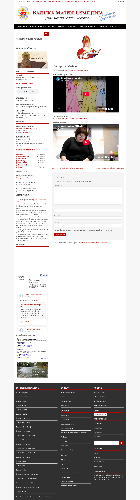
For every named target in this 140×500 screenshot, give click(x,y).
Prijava (96, 453)
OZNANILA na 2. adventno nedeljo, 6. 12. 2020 (67, 168)
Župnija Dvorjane (22, 397)
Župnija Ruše (20, 466)
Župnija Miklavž (21, 461)
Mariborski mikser (67, 428)
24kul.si (63, 460)
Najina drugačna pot (68, 481)
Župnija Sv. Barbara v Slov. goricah (27, 474)
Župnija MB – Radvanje (24, 431)
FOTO (96, 1)
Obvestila (98, 432)
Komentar (58, 186)
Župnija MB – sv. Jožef (23, 440)
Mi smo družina (66, 477)
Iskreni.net (64, 468)
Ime (56, 208)
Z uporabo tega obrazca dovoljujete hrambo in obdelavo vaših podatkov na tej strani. (84, 230)
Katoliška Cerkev (99, 397)
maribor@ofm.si (26, 133)
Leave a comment (83, 70)
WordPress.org (98, 466)
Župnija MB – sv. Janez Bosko (26, 435)
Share (22, 322)
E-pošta (57, 215)
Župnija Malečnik (21, 414)
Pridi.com (64, 437)
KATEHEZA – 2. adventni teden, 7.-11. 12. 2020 (108, 168)
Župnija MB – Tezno (23, 457)
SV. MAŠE (35, 1)
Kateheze (73, 70)
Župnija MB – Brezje (23, 418)
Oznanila (98, 437)
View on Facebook (24, 321)
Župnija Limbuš (21, 405)
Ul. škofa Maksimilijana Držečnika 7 (28, 128)
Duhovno (98, 424)
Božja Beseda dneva (68, 392)
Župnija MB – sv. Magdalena (25, 448)
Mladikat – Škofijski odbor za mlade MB (74, 433)
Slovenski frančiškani (100, 405)
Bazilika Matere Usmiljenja (33, 295)
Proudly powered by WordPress (26, 497)
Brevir (63, 397)
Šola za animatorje (67, 450)
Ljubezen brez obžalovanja (70, 473)
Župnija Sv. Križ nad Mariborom (26, 479)
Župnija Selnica (21, 470)
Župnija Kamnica (21, 401)
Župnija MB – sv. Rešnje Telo (26, 453)
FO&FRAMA (65, 420)
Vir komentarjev (99, 462)
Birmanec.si (65, 415)
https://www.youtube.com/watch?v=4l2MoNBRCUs (70, 118)
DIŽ (62, 464)
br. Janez (65, 70)
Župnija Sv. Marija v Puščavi (25, 483)
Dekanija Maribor (99, 392)
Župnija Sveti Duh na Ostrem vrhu (27, 487)
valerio (53, 497)
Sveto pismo (65, 405)
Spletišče (57, 223)
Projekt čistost (66, 441)
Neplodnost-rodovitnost (69, 486)
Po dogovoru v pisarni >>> (25, 178)
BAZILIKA (43, 1)
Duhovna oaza (66, 401)
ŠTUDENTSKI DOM (86, 1)
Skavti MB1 (65, 446)
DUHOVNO (51, 1)
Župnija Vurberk (21, 491)
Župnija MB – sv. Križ (23, 444)
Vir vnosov (97, 457)
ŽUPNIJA (28, 1)
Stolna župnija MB (22, 392)
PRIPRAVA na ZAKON (72, 1)
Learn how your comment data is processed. (93, 243)
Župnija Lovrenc (21, 410)
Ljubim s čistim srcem (68, 424)
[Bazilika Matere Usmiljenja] (22, 277)
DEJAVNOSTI (60, 1)
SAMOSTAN (21, 1)
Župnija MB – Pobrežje (23, 427)
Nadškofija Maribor (100, 401)
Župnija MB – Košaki (23, 423)
